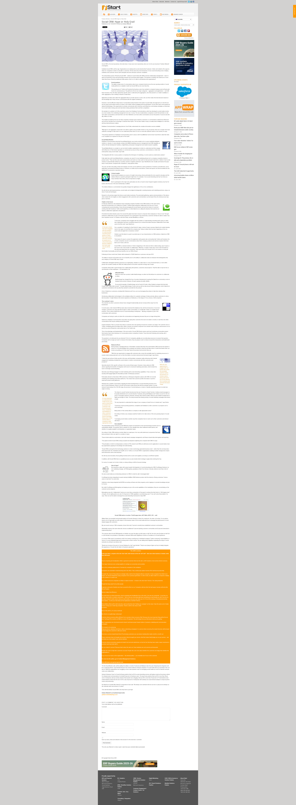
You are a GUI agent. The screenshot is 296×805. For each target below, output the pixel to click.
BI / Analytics (121, 778)
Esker (119, 788)
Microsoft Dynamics (107, 783)
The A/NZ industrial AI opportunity (184, 171)
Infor (119, 780)
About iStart (155, 1)
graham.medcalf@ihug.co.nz (109, 694)
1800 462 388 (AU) (185, 792)
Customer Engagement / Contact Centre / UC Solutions (140, 790)
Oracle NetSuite (106, 785)
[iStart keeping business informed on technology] (111, 8)
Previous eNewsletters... (189, 38)
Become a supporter (186, 783)
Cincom (120, 795)
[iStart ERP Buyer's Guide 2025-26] (184, 48)
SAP (103, 788)
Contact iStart (184, 785)
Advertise (167, 1)
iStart (150, 780)
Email (131, 27)
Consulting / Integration (124, 798)
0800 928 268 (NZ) (185, 790)
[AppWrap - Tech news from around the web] (184, 108)
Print (126, 27)
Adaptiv (119, 800)
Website (104, 732)
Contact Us (173, 1)
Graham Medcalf (127, 24)
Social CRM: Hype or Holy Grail (118, 19)
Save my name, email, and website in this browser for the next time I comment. (122, 739)
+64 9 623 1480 (184, 788)
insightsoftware (122, 781)
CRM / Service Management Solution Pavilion (139, 780)
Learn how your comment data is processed (133, 747)
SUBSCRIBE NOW (294, 11)
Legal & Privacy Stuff (182, 1)
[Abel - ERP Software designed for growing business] (184, 58)
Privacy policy (184, 787)
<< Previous (182, 98)
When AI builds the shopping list (183, 154)
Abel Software (105, 781)
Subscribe (161, 1)
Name (103, 722)
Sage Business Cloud (107, 787)
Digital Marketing (153, 778)
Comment (104, 707)
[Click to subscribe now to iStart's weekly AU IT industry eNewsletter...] (184, 35)
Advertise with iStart (186, 781)
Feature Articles (106, 19)
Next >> (188, 98)
